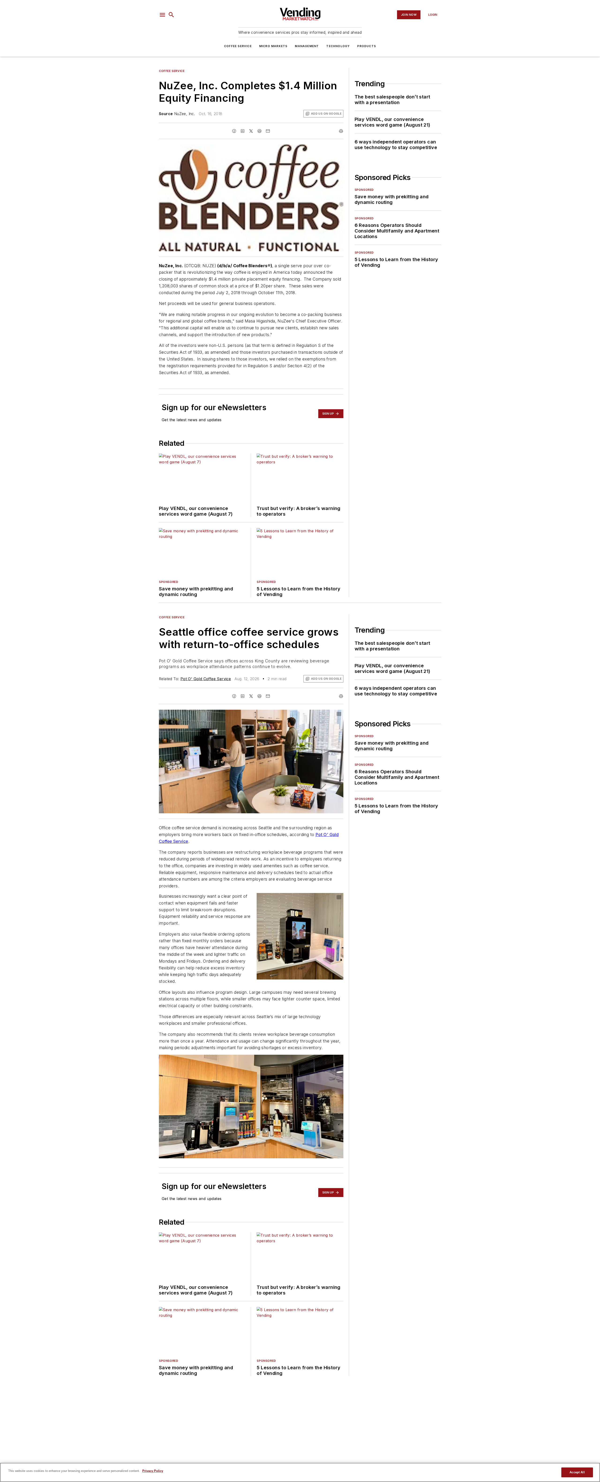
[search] (171, 14)
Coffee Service (238, 46)
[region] (300, 1472)
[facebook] (234, 131)
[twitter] (251, 131)
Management (307, 46)
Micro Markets (273, 46)
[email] (268, 131)
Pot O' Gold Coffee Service (205, 678)
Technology (338, 46)
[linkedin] (242, 131)
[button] (162, 14)
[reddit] (259, 131)
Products (366, 46)
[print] (341, 131)
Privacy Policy (152, 1471)
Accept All (577, 1472)
